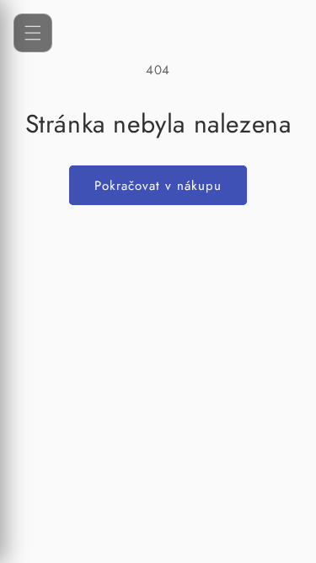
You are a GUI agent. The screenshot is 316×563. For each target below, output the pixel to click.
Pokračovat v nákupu (158, 185)
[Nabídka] (32, 33)
